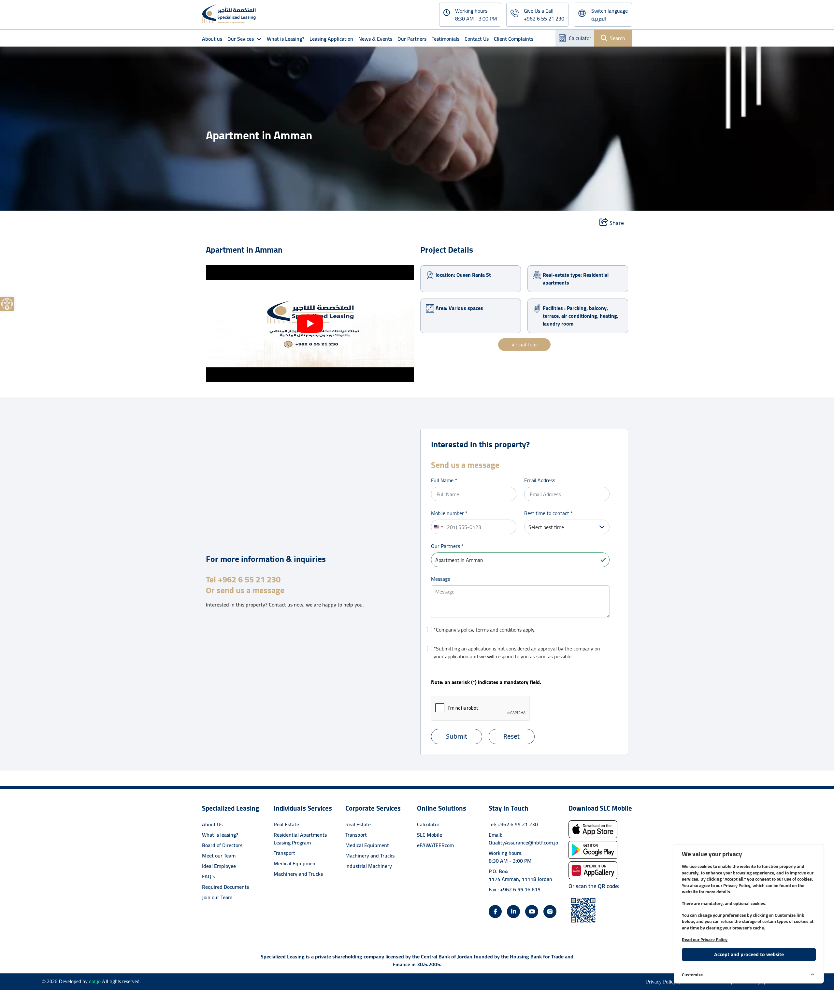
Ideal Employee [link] (219, 866)
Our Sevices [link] (240, 39)
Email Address (539, 480)
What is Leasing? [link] (285, 39)
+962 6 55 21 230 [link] (544, 18)
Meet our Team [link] (219, 855)
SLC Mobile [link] (429, 835)
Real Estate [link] (286, 824)
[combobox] (438, 527)
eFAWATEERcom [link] (435, 845)
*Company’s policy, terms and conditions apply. (484, 630)
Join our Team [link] (217, 897)
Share (616, 223)
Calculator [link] (580, 38)
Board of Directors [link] (222, 845)
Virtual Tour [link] (524, 345)
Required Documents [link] (225, 887)
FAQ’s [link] (208, 876)
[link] (7, 304)
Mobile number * (449, 513)
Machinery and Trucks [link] (298, 874)
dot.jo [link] (95, 981)
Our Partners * (447, 546)
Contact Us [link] (477, 39)
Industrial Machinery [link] (368, 866)
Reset (511, 736)
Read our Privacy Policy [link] (704, 939)
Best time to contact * (548, 513)
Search (617, 38)
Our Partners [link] (411, 39)
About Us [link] (212, 824)
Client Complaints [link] (513, 39)
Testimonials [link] (445, 39)
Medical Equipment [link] (295, 863)
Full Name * (444, 480)
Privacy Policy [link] (661, 981)
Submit (456, 736)
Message (440, 579)
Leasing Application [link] (331, 39)
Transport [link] (284, 853)
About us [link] (212, 39)
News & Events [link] (375, 39)
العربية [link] (598, 18)
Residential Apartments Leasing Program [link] (300, 838)
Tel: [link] (513, 824)
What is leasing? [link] (220, 835)
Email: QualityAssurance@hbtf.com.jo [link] (523, 838)
